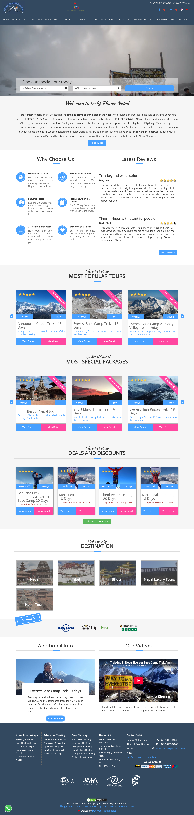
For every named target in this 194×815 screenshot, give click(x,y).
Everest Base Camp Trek (55, 739)
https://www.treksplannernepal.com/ (170, 748)
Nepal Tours (98, 19)
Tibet (25, 19)
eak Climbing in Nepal (27, 743)
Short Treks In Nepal (53, 753)
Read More (97, 142)
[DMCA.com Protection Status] (97, 799)
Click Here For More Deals (97, 521)
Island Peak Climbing (81, 739)
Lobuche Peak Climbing (82, 750)
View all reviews (168, 252)
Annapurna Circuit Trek (55, 743)
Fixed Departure (142, 19)
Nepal (15, 19)
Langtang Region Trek (54, 750)
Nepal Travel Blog (107, 766)
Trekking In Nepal (66, 806)
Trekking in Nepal (24, 739)
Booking (127, 19)
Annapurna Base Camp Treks (92, 806)
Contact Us (184, 19)
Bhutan (36, 19)
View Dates (28, 341)
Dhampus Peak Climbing (83, 753)
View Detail (53, 341)
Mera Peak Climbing (80, 743)
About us (114, 19)
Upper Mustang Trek (53, 746)
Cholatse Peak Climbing (82, 757)
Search (149, 88)
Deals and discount (164, 19)
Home (6, 19)
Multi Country (53, 19)
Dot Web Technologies (104, 810)
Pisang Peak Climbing (81, 746)
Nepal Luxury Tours (76, 19)
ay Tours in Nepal (25, 746)
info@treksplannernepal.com (142, 757)
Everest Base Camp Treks (123, 806)
